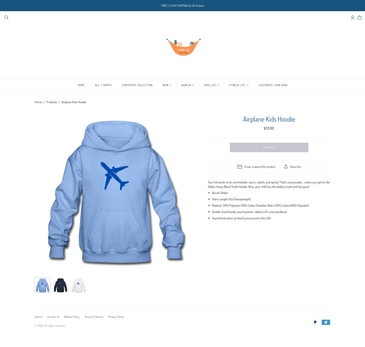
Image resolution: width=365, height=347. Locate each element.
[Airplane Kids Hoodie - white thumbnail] (78, 285)
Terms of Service (93, 317)
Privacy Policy (116, 317)
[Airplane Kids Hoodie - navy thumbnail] (60, 285)
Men (165, 85)
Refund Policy (72, 317)
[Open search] (6, 17)
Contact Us (53, 317)
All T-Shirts (103, 85)
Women (186, 85)
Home (81, 85)
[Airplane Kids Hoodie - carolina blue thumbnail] (42, 285)
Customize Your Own (273, 85)
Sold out (269, 147)
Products (51, 102)
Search (38, 317)
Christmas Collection (137, 85)
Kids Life (210, 85)
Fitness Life (237, 85)
